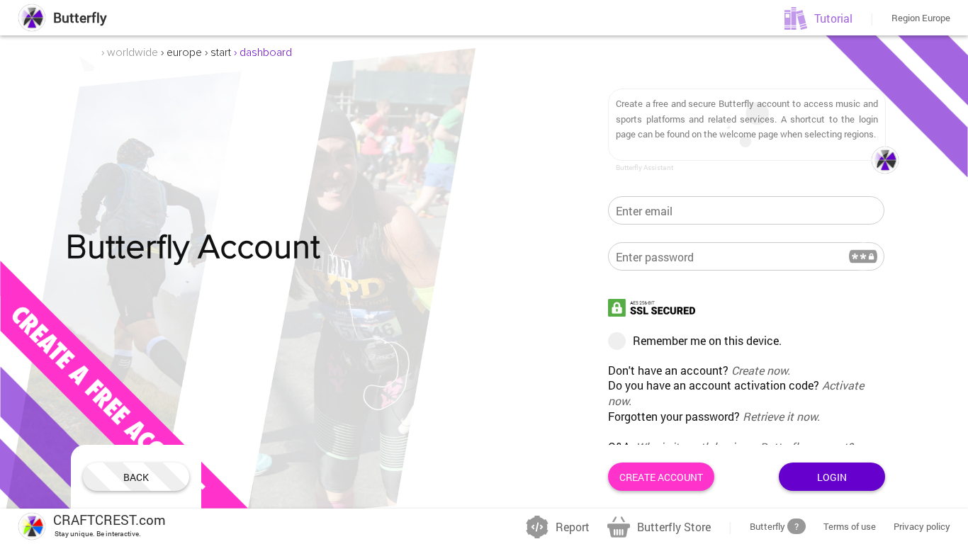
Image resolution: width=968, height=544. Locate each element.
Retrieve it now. (781, 416)
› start (218, 52)
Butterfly (80, 17)
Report (573, 526)
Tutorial (833, 18)
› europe (181, 52)
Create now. (760, 370)
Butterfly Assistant (644, 167)
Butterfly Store (674, 526)
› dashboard (263, 52)
